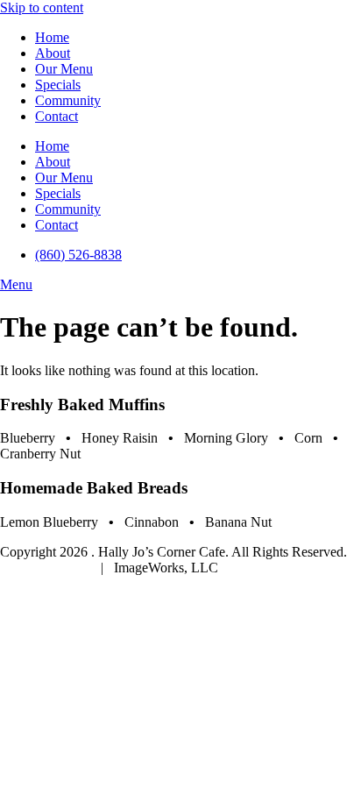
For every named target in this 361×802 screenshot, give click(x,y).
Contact (56, 116)
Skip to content (41, 7)
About (52, 53)
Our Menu (64, 68)
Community (68, 100)
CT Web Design (47, 567)
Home (52, 37)
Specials (58, 84)
